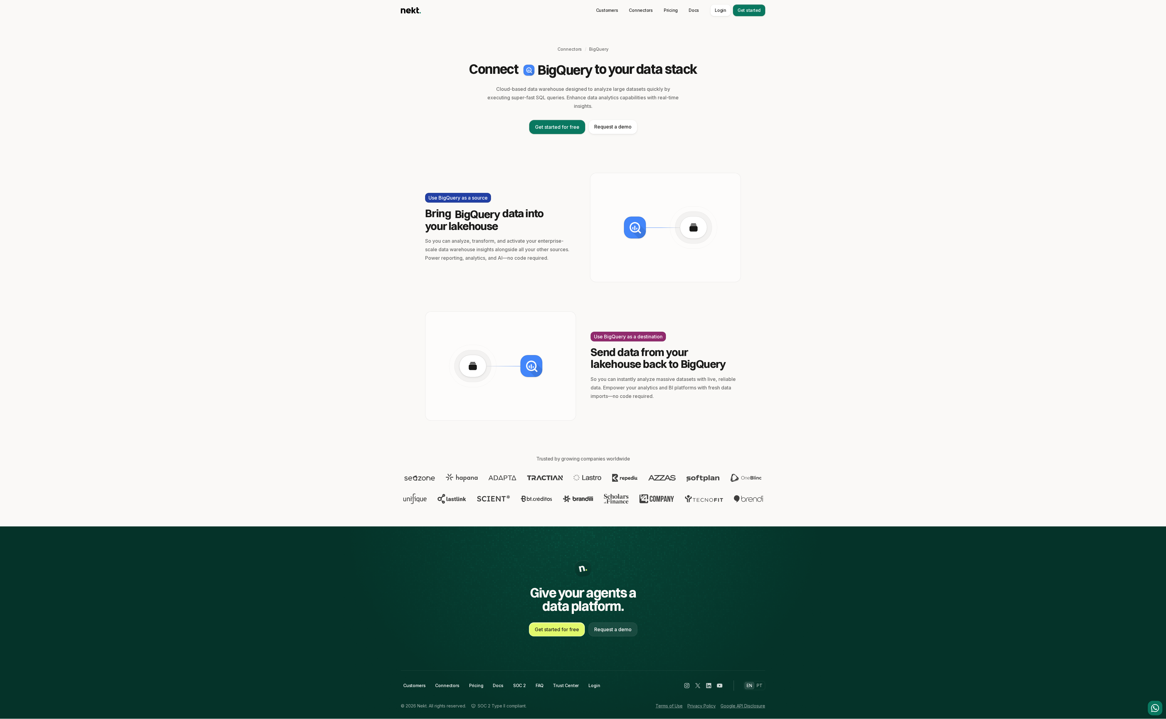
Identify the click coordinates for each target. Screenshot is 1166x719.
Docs (694, 10)
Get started (749, 10)
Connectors (641, 10)
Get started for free (557, 127)
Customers (607, 10)
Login (720, 10)
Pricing (671, 10)
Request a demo (613, 127)
